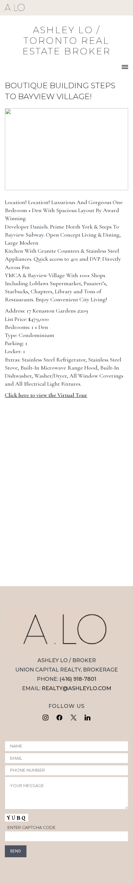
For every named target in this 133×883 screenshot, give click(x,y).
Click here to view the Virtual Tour (46, 395)
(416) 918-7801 (77, 679)
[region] (66, 149)
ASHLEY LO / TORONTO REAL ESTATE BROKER (66, 40)
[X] (73, 718)
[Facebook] (59, 718)
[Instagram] (45, 718)
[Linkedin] (88, 718)
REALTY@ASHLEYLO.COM (76, 688)
